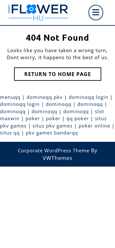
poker (33, 118)
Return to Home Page (62, 75)
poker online (94, 125)
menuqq (10, 97)
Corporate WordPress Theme (53, 150)
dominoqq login (88, 97)
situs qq (10, 132)
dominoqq (58, 104)
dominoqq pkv (45, 97)
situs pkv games (53, 125)
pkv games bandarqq (52, 132)
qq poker (77, 118)
